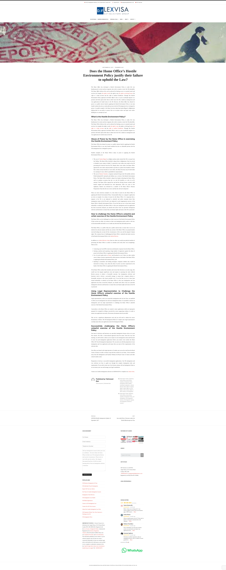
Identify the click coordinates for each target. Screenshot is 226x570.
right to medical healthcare (116, 128)
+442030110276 (98, 548)
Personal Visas (114, 19)
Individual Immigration (125, 385)
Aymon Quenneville (128, 505)
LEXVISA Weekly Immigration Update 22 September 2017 (101, 418)
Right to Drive (129, 388)
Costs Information (99, 534)
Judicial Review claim (104, 240)
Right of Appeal (130, 386)
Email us (131, 565)
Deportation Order (124, 393)
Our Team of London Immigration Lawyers (91, 491)
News (121, 19)
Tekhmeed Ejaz (119, 67)
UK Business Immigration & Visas (89, 483)
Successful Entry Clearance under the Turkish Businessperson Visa (126, 418)
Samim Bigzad (103, 159)
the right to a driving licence (126, 93)
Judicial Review (114, 236)
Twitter (109, 255)
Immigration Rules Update (125, 383)
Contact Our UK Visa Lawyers (89, 506)
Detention (131, 378)
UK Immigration (129, 391)
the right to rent (114, 126)
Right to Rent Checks (124, 389)
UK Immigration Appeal (129, 399)
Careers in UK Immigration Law (89, 503)
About (126, 19)
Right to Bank (123, 388)
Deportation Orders (124, 378)
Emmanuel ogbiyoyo (128, 533)
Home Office (123, 380)
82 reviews (134, 503)
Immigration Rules (128, 381)
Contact (132, 19)
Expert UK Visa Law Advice (88, 488)
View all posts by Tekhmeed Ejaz (103, 383)
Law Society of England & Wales (91, 529)
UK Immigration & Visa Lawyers (99, 565)
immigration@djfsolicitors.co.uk (135, 473)
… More (134, 511)
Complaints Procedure (89, 534)
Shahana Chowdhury (128, 523)
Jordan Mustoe (127, 514)
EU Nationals (93, 19)
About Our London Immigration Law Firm (91, 509)
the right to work (106, 93)
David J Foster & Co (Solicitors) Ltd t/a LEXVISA (117, 565)
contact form (131, 371)
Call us (135, 565)
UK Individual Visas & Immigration (90, 486)
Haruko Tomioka (104, 174)
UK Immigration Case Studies (88, 497)
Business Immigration (103, 19)
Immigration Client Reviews (88, 494)
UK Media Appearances (87, 500)
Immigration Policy (128, 396)
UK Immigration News (87, 517)
